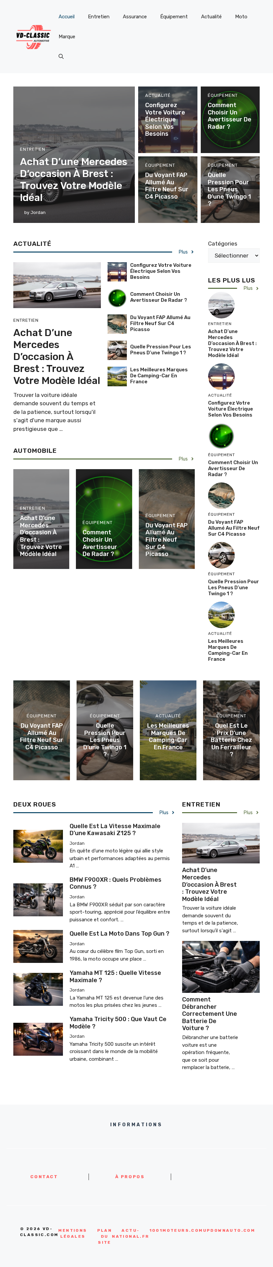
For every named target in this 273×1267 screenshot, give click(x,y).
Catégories (222, 243)
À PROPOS (130, 1176)
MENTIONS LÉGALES (72, 1233)
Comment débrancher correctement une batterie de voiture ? (209, 1014)
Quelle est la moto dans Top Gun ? (119, 933)
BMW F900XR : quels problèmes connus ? (115, 883)
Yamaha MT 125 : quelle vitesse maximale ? (115, 976)
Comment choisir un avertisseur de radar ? (229, 115)
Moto (241, 17)
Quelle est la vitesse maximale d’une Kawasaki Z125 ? (115, 829)
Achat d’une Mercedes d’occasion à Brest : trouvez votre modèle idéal (73, 180)
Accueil (67, 17)
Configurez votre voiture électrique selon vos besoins (165, 119)
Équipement (174, 17)
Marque (67, 37)
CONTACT (44, 1176)
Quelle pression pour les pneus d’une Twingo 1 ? (229, 189)
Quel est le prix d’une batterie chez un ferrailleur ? (231, 740)
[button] (61, 57)
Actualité (211, 17)
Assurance (135, 17)
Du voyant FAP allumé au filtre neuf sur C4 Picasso (166, 185)
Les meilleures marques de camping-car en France (159, 376)
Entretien (99, 17)
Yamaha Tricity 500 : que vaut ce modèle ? (118, 1022)
